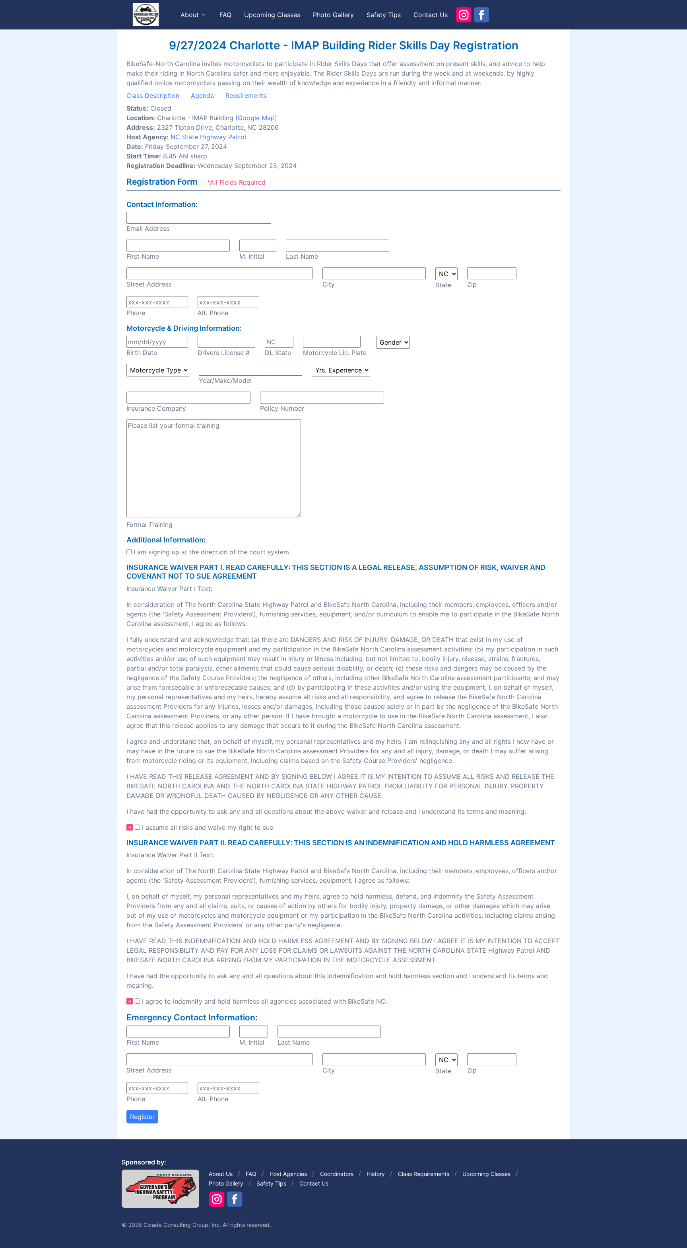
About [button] (189, 15)
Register (142, 1117)
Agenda (202, 95)
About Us (221, 1173)
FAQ (225, 15)
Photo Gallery (333, 15)
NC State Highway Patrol (208, 137)
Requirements (245, 95)
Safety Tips (384, 15)
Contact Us (430, 15)
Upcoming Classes (272, 15)
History (376, 1173)
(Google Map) (256, 118)
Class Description (152, 95)
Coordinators (336, 1173)
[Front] (145, 14)
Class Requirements (423, 1173)
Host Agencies (288, 1173)
